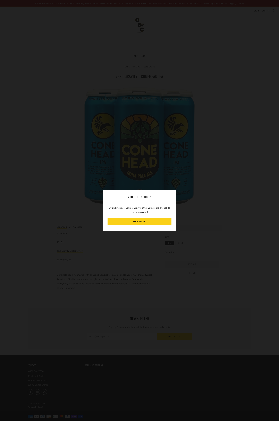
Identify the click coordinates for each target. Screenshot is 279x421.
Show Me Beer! (139, 221)
